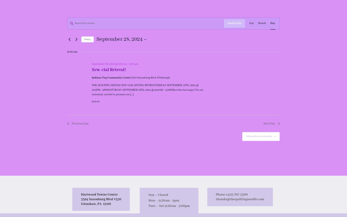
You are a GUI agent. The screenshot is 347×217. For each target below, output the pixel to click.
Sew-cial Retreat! (109, 70)
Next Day (269, 124)
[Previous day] (69, 39)
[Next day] (76, 39)
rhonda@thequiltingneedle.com (240, 199)
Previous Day (80, 124)
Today (87, 39)
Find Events (234, 23)
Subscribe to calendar (259, 136)
